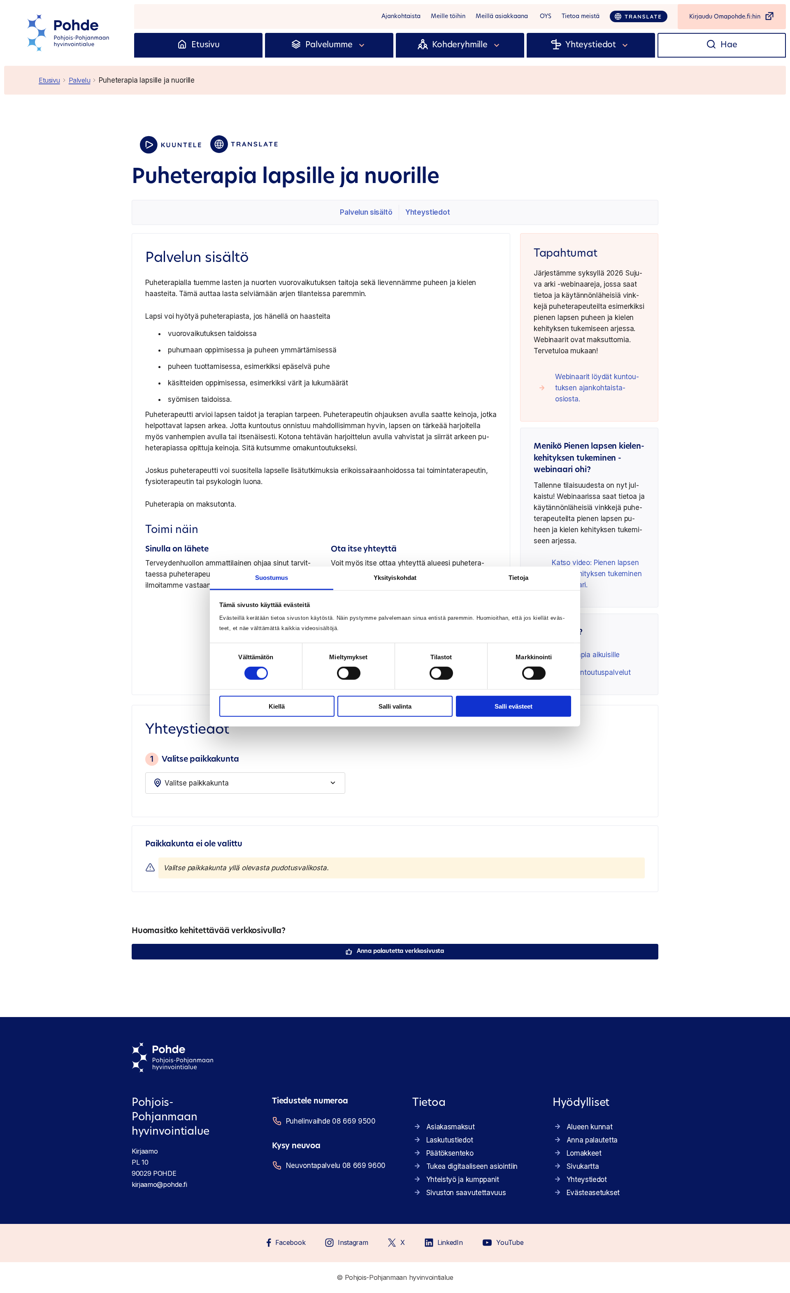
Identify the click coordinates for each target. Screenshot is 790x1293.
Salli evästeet (513, 706)
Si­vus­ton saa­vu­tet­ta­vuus (466, 1193)
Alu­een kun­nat (590, 1127)
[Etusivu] (182, 45)
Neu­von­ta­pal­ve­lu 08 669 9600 (336, 1165)
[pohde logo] (69, 33)
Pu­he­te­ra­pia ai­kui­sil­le (586, 655)
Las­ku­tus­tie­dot (449, 1140)
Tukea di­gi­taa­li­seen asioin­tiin (472, 1166)
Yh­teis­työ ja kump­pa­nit (462, 1179)
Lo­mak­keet (584, 1153)
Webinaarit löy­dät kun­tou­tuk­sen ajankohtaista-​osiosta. (597, 388)
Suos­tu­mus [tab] (271, 577)
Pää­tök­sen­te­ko (450, 1153)
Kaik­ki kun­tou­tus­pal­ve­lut (591, 672)
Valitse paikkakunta (194, 759)
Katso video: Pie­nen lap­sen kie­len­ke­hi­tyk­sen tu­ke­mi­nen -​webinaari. (597, 573)
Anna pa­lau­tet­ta (592, 1140)
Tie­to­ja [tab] (518, 577)
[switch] (348, 673)
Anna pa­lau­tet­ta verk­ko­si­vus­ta (400, 951)
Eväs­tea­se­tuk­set (593, 1193)
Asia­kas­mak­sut (450, 1127)
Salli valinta (395, 706)
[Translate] (638, 16)
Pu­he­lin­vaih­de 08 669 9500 (331, 1121)
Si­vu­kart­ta (583, 1166)
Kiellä (277, 706)
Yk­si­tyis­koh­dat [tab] (395, 577)
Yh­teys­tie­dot (427, 212)
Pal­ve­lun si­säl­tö (366, 212)
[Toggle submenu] (362, 45)
